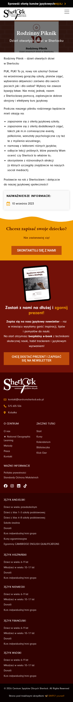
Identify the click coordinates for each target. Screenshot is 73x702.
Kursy (39, 436)
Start (39, 431)
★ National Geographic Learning (17, 438)
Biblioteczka (43, 447)
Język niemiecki (14, 586)
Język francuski (15, 620)
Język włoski (13, 652)
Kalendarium (43, 442)
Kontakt (8, 456)
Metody (8, 445)
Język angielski (14, 499)
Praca (7, 451)
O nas (7, 431)
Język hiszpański (15, 554)
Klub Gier (41, 452)
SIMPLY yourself (56, 696)
